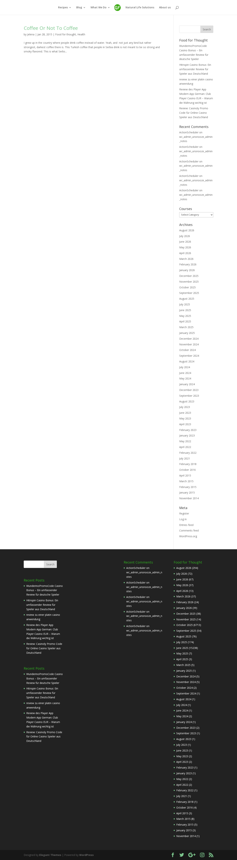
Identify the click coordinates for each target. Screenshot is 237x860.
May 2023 (185, 418)
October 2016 (187, 469)
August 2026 (186, 230)
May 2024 (185, 378)
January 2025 (187, 333)
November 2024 (189, 344)
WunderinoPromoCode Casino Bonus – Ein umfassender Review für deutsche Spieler (44, 590)
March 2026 (186, 259)
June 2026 (185, 241)
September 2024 (189, 355)
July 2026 (184, 236)
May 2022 (185, 441)
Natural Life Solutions (140, 7)
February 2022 (187, 452)
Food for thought (65, 34)
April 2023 (185, 424)
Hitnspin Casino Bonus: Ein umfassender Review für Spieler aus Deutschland (195, 69)
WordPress (86, 855)
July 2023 (184, 407)
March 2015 (186, 481)
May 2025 (185, 316)
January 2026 (187, 270)
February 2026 (187, 264)
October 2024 (187, 350)
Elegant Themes (50, 855)
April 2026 (185, 253)
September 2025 (189, 293)
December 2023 (188, 390)
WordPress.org (188, 536)
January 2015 (187, 492)
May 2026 (185, 247)
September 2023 (189, 395)
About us (165, 7)
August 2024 (186, 361)
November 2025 (189, 281)
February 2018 (187, 464)
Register (184, 513)
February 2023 (187, 430)
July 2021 (184, 458)
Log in (183, 519)
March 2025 (186, 327)
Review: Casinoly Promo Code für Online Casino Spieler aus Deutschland (193, 112)
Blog (79, 7)
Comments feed (189, 530)
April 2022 (185, 447)
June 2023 (185, 412)
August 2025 (186, 298)
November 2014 (189, 498)
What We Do (98, 7)
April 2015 (185, 475)
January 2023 (187, 435)
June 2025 (185, 310)
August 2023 (186, 401)
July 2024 (184, 367)
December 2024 (188, 338)
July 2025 (184, 304)
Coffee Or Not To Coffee (51, 28)
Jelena (30, 34)
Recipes (63, 7)
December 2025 (188, 276)
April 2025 (185, 321)
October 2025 (187, 287)
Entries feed (186, 525)
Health (81, 34)
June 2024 (185, 373)
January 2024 (187, 384)
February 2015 (187, 487)
